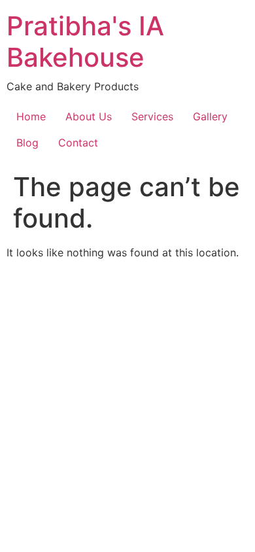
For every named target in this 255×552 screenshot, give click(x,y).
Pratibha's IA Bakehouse (85, 41)
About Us (88, 116)
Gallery (210, 116)
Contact (78, 142)
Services (152, 116)
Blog (27, 142)
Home (31, 116)
